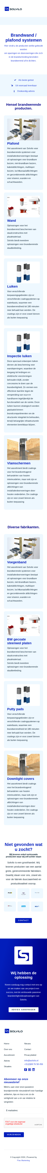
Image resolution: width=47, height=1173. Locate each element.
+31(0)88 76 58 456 (33, 1064)
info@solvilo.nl (31, 1060)
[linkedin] (33, 1069)
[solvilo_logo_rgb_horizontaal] (13, 7)
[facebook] (25, 1069)
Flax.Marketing (23, 1160)
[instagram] (29, 1069)
